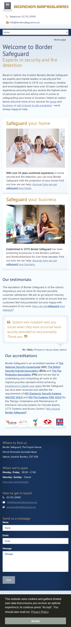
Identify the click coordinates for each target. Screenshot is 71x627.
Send (8, 580)
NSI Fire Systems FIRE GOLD (45, 397)
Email (5, 535)
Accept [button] (35, 620)
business (8, 105)
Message (7, 548)
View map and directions (16, 481)
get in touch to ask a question (34, 105)
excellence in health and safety (23, 386)
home (53, 101)
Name (5, 522)
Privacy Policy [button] (40, 611)
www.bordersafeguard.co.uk (21, 507)
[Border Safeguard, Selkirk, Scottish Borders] (35, 7)
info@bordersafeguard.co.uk (24, 22)
